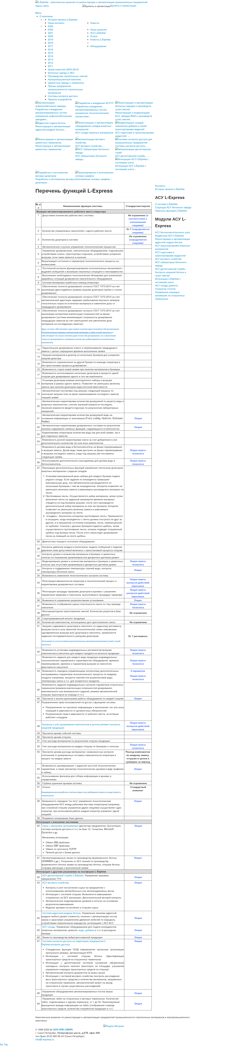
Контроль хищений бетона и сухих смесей (170, 273)
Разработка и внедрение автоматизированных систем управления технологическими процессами (92, 111)
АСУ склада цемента (166, 285)
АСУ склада (48, 926)
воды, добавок (86, 930)
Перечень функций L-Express (171, 210)
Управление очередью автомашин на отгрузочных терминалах (170, 295)
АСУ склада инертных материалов (94, 132)
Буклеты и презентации (123, 5)
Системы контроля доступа (130, 145)
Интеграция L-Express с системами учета (168, 280)
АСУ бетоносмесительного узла (172, 232)
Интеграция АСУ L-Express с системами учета (130, 167)
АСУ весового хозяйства (88, 145)
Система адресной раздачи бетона (61, 913)
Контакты (160, 185)
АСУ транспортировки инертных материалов (172, 247)
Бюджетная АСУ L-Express (169, 235)
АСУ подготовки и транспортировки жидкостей (170, 253)
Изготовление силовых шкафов (92, 179)
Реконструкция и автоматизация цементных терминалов (52, 147)
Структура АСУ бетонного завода (173, 207)
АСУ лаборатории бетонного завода (170, 263)
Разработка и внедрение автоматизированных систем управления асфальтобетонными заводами (53, 114)
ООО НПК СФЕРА (63, 1029)
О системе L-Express (166, 204)
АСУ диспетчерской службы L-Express (62, 875)
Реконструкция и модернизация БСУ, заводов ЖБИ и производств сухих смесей (133, 116)
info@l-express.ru (44, 1039)
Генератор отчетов (165, 288)
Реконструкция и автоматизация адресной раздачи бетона (52, 127)
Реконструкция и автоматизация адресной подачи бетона (172, 240)
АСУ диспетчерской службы (130, 155)
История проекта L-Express (169, 189)
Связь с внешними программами (60, 825)
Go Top (4, 1044)
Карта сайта (42, 5)
